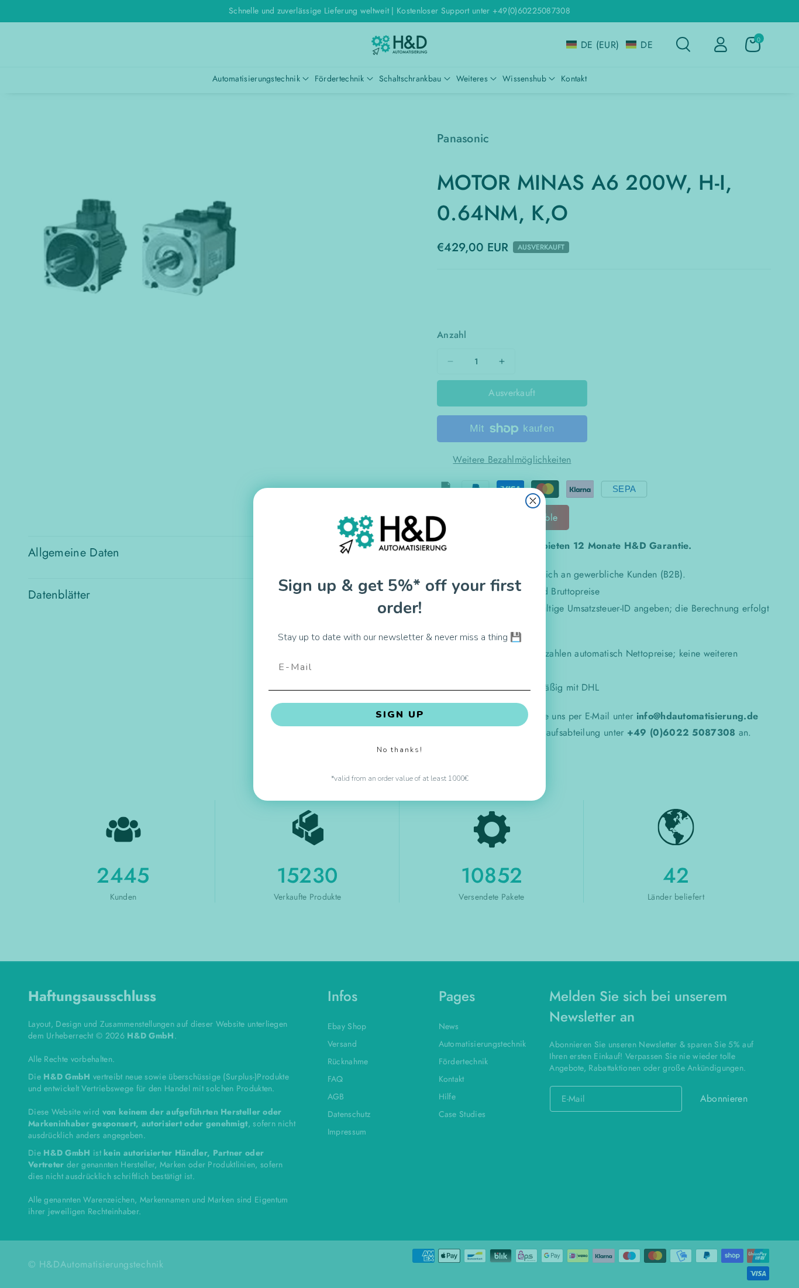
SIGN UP (400, 714)
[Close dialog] (533, 501)
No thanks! (400, 749)
